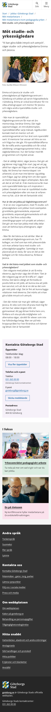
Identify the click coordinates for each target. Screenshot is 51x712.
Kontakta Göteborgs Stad (14, 570)
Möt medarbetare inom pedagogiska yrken (23, 19)
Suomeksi (7, 544)
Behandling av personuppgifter (17, 619)
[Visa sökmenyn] (37, 5)
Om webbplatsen (10, 608)
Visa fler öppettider (17, 364)
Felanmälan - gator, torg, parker (18, 576)
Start (4, 13)
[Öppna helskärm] (44, 60)
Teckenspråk (8, 539)
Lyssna (5, 555)
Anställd (6, 667)
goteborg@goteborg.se (16, 390)
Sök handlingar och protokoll (16, 651)
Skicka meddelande (17, 398)
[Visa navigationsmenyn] (46, 5)
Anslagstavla (8, 645)
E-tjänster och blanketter (14, 662)
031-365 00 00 (12, 379)
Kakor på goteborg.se (13, 613)
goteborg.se (8, 692)
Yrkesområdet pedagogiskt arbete (25, 462)
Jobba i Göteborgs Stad (22, 13)
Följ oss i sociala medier (14, 587)
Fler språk (7, 549)
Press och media (10, 592)
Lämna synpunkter (11, 581)
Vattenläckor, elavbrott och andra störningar (24, 640)
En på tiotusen (13, 507)
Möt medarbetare (11, 16)
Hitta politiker (9, 656)
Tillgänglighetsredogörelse (15, 624)
